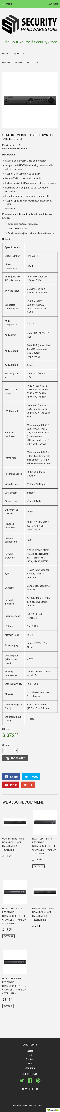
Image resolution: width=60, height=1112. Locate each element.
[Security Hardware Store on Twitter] (21, 1081)
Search (30, 1050)
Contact (30, 1059)
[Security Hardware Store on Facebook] (30, 1081)
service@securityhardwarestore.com (35, 233)
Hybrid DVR (19, 53)
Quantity (6, 745)
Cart (55, 3)
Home (5, 53)
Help (30, 1055)
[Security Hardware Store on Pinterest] (38, 1081)
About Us (30, 1068)
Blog (30, 1063)
